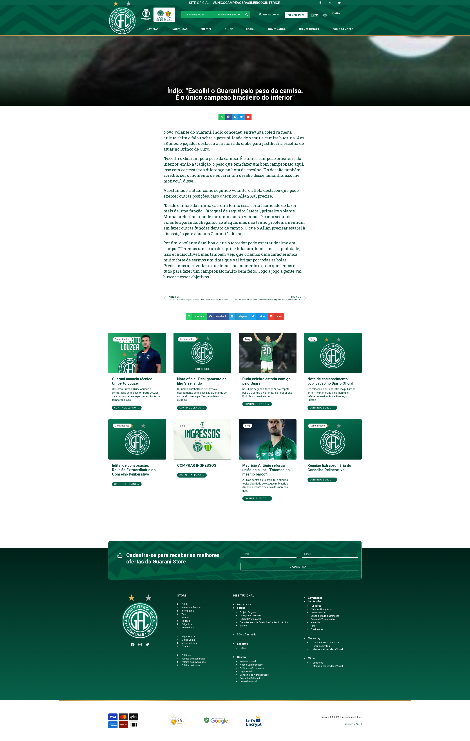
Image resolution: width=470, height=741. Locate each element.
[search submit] (246, 14)
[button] (221, 117)
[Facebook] (133, 644)
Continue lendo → (126, 407)
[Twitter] (147, 644)
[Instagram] (140, 644)
